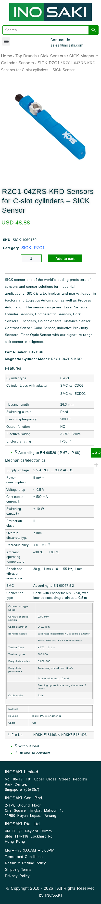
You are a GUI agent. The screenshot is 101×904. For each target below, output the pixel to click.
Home (6, 56)
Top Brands (26, 56)
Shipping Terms (18, 869)
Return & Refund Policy (25, 863)
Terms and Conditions (24, 857)
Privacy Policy (17, 876)
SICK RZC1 (49, 63)
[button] (6, 41)
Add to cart (65, 258)
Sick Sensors (53, 56)
